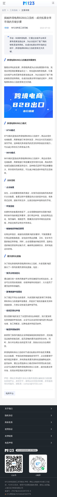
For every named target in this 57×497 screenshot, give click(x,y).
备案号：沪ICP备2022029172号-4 (18, 491)
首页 (4, 10)
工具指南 (14, 10)
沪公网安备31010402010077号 (19, 494)
